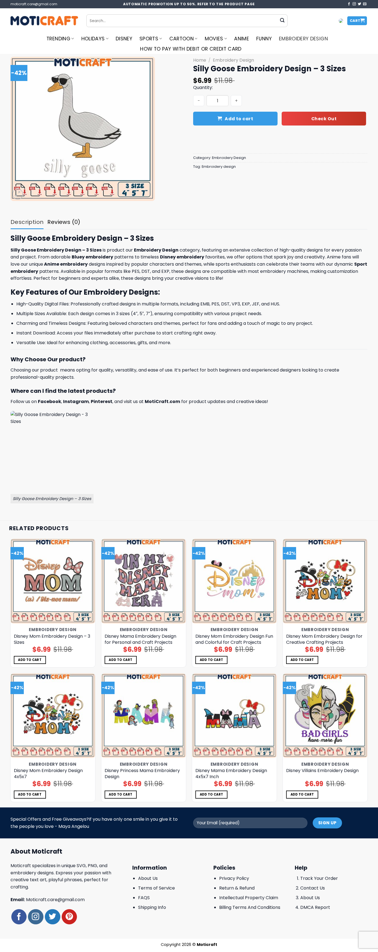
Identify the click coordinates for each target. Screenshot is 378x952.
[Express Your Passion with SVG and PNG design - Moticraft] (44, 21)
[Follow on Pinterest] (69, 916)
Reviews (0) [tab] (63, 222)
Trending (58, 38)
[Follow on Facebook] (349, 4)
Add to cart (239, 119)
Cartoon (181, 38)
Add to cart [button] (30, 660)
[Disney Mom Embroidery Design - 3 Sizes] (53, 581)
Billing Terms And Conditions (249, 907)
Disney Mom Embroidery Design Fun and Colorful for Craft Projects (234, 639)
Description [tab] (27, 222)
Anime (241, 38)
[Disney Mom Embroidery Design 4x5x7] (53, 715)
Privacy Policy (234, 878)
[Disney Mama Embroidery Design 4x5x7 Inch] (234, 715)
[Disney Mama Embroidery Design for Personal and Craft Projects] (143, 581)
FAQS (144, 898)
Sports (148, 38)
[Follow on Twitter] (359, 4)
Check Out (323, 119)
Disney (124, 38)
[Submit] (282, 20)
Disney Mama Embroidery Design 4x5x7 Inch (231, 774)
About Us (148, 878)
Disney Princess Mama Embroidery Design (142, 774)
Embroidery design (219, 166)
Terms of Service (156, 888)
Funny (264, 38)
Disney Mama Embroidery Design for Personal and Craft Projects (140, 639)
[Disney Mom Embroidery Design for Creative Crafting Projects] (325, 581)
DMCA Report (315, 907)
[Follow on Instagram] (354, 4)
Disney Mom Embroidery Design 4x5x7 (48, 774)
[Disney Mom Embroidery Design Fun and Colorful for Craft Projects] (234, 581)
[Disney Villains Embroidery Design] (325, 715)
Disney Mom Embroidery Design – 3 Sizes (52, 639)
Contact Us (312, 888)
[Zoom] (17, 194)
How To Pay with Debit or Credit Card (191, 49)
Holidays (93, 38)
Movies (214, 38)
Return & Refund (237, 888)
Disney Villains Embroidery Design (322, 771)
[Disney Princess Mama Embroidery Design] (143, 715)
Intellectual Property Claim (248, 898)
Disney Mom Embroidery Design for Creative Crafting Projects (324, 639)
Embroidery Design (303, 38)
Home (199, 60)
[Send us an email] (364, 4)
